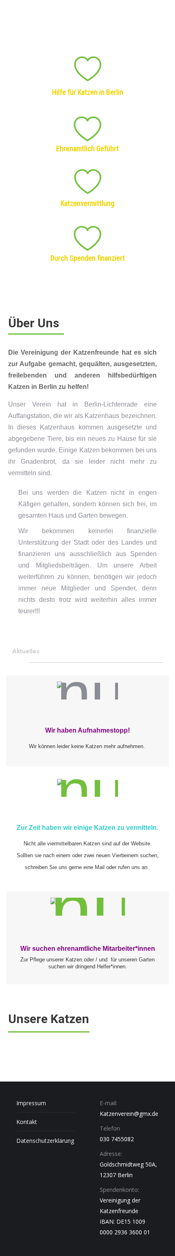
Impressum (31, 1103)
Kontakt (26, 1122)
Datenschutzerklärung (45, 1140)
